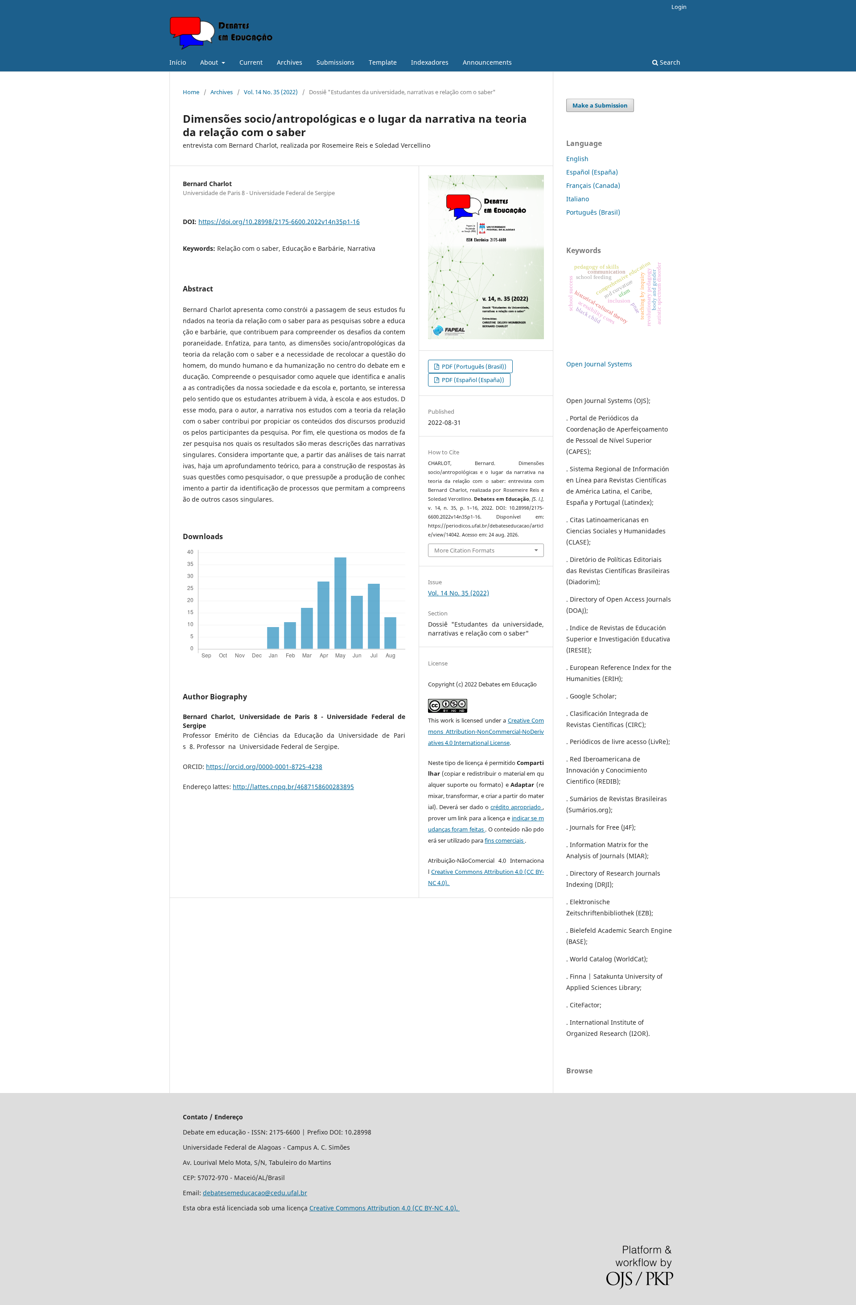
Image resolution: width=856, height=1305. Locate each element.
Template (383, 62)
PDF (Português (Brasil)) (473, 366)
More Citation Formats (464, 550)
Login (679, 7)
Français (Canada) (593, 185)
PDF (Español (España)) (472, 380)
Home (191, 92)
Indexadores (430, 62)
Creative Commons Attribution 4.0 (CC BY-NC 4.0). (384, 1208)
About (210, 62)
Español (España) (592, 172)
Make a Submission (600, 105)
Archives (289, 62)
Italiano (577, 199)
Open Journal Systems (599, 364)
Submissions (335, 62)
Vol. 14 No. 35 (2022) (271, 92)
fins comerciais (505, 840)
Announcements (487, 62)
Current (251, 62)
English (577, 158)
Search (669, 62)
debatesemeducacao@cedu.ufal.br (255, 1193)
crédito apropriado (516, 807)
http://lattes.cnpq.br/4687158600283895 (293, 786)
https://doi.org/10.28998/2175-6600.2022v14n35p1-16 (279, 221)
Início (177, 62)
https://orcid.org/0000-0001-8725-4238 (264, 766)
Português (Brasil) (593, 212)
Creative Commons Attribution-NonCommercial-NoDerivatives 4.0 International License (486, 731)
